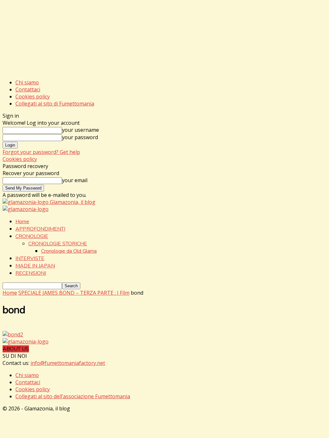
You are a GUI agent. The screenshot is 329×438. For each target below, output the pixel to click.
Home (22, 221)
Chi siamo (27, 82)
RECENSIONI (30, 273)
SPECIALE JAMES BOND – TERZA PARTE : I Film (73, 292)
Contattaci (27, 89)
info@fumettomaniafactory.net (68, 362)
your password (80, 137)
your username (80, 129)
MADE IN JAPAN (35, 265)
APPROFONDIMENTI (40, 228)
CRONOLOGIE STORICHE (57, 243)
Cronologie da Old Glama (69, 251)
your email (74, 180)
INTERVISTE (29, 258)
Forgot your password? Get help (41, 152)
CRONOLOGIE (31, 236)
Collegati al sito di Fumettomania (54, 103)
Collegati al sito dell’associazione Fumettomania (72, 396)
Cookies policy (32, 96)
